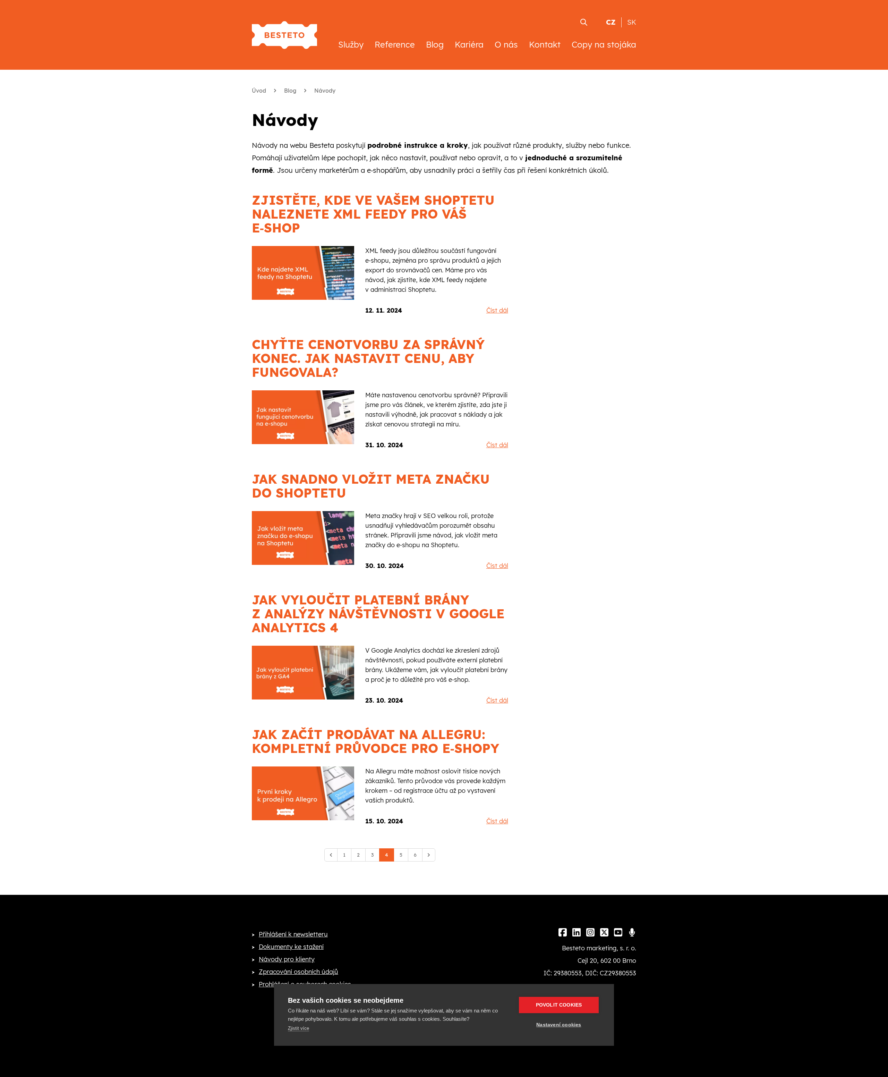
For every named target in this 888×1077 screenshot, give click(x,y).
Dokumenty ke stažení (291, 947)
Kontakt (545, 44)
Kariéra (469, 44)
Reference (395, 44)
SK (631, 22)
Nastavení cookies (558, 1024)
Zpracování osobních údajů (298, 972)
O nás (506, 44)
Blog (435, 44)
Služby (351, 44)
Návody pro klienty (287, 959)
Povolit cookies (559, 1005)
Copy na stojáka (604, 44)
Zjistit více (298, 1028)
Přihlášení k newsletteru (293, 934)
